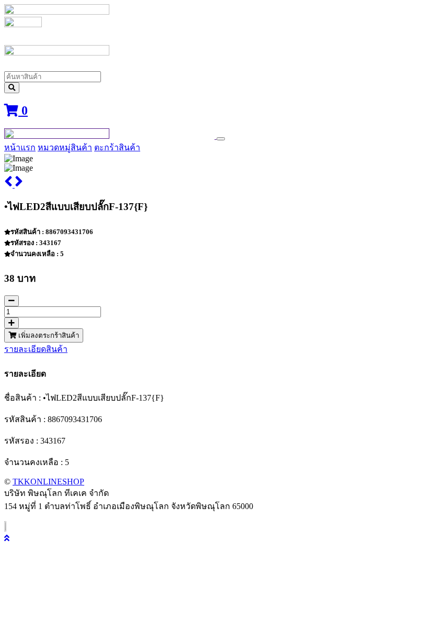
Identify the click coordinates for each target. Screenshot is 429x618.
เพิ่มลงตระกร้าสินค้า (47, 335)
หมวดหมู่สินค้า (65, 147)
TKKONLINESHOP (48, 481)
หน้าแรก (20, 147)
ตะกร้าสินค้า (117, 147)
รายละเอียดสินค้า (35, 349)
